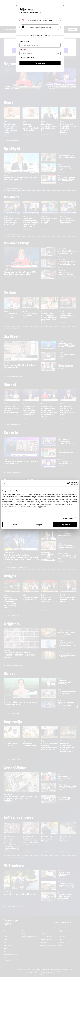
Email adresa (24, 41)
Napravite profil (35, 13)
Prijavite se (40, 63)
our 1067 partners (15, 494)
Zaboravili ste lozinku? (26, 57)
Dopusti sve (65, 525)
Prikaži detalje (68, 518)
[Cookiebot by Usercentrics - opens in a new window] (68, 483)
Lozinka (22, 50)
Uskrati (14, 525)
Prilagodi (39, 525)
